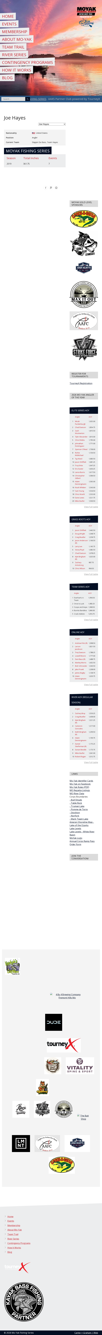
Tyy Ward (78, 458)
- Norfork (74, 815)
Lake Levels (75, 828)
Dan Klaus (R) (80, 659)
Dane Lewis (79, 497)
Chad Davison (80, 427)
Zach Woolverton (79, 432)
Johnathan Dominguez (79, 444)
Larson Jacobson (78, 647)
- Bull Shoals (76, 799)
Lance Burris (80, 472)
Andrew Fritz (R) (81, 643)
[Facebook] (46, 188)
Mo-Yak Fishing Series (31, 99)
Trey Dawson (80, 652)
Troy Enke (79, 465)
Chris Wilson (80, 568)
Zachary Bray (80, 713)
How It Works (16, 70)
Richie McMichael (79, 454)
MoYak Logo (76, 838)
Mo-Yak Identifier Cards (81, 780)
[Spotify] (56, 188)
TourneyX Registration (81, 383)
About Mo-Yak (16, 39)
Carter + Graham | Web (86, 1332)
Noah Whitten (80, 487)
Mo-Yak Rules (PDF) (79, 787)
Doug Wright (80, 533)
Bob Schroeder (81, 666)
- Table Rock (76, 803)
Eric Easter (79, 469)
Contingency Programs (27, 62)
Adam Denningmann (80, 482)
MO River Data (77, 793)
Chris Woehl (80, 494)
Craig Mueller (80, 537)
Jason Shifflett (80, 462)
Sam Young (79, 491)
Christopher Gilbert (80, 476)
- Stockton (75, 812)
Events (9, 24)
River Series (14, 54)
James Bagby (80, 673)
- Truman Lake (77, 806)
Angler (77, 417)
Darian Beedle (80, 749)
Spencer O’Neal (81, 449)
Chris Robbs (80, 440)
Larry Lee (78, 546)
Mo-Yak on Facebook (80, 784)
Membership (14, 31)
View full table (91, 506)
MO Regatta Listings (80, 790)
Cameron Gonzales (79, 727)
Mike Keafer (80, 501)
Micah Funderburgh (80, 422)
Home (8, 16)
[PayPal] (51, 188)
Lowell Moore (80, 656)
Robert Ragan (80, 756)
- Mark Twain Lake (79, 818)
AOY (90, 417)
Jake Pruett (79, 669)
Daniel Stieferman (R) (80, 745)
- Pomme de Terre (79, 809)
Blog (7, 77)
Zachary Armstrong (79, 563)
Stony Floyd (79, 550)
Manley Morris (80, 662)
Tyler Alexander (81, 437)
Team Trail (13, 47)
